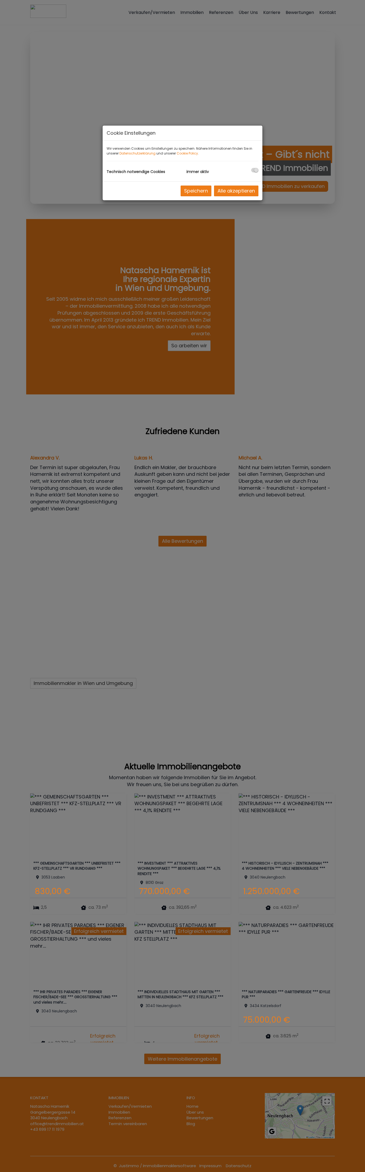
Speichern (196, 190)
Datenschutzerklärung (137, 153)
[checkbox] (254, 170)
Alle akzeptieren (236, 190)
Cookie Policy (187, 153)
